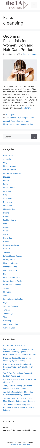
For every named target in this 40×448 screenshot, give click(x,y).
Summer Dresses (10, 306)
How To (6, 249)
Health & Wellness (11, 245)
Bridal (5, 184)
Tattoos (6, 310)
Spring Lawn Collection (13, 299)
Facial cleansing (18, 121)
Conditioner (11, 118)
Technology (8, 313)
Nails (5, 274)
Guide (5, 234)
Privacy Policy (15, 445)
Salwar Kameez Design (13, 281)
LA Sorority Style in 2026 (14, 345)
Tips (5, 317)
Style (5, 303)
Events (6, 213)
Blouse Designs (9, 166)
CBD (5, 195)
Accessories (8, 155)
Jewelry (6, 252)
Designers (7, 202)
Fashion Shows (9, 220)
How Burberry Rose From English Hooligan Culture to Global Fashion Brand (18, 367)
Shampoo (24, 124)
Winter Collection (10, 324)
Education (7, 206)
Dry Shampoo (22, 118)
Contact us (26, 445)
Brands (6, 180)
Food (5, 224)
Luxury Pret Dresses (11, 260)
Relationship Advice (11, 277)
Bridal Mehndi (9, 188)
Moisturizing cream (11, 124)
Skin (31, 124)
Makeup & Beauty (10, 263)
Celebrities (7, 198)
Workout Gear (9, 328)
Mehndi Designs (10, 267)
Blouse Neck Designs (12, 173)
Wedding (7, 321)
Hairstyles (10, 115)
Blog (5, 162)
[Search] (34, 136)
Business (7, 191)
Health (6, 242)
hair (27, 121)
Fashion (6, 216)
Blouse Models (9, 170)
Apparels (7, 159)
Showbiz (7, 292)
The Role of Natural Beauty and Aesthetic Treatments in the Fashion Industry (18, 407)
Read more (26, 108)
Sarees (6, 288)
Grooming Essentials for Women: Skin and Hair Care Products (19, 43)
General (6, 231)
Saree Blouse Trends (12, 285)
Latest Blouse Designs (12, 256)
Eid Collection (9, 209)
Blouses (6, 177)
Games (6, 227)
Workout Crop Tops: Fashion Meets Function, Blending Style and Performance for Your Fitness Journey (19, 351)
